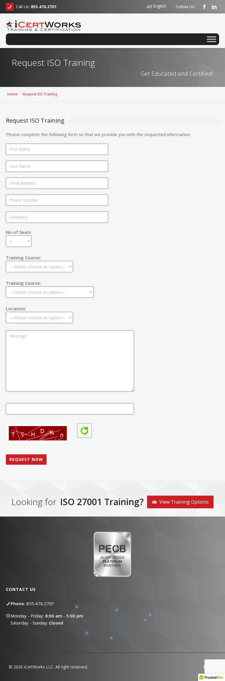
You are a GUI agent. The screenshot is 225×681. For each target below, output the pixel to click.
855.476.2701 (40, 603)
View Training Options (183, 502)
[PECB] (216, 18)
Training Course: (23, 257)
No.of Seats (18, 232)
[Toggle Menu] (211, 39)
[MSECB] (221, 18)
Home (12, 94)
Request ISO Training (40, 94)
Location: (16, 308)
